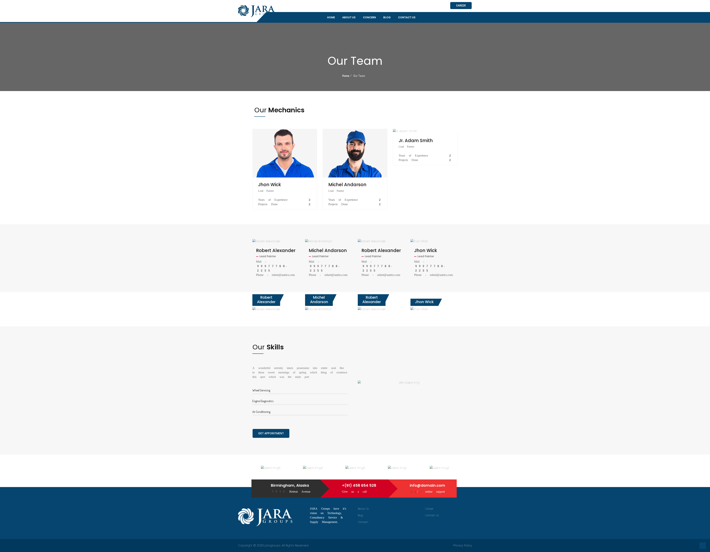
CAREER (461, 5)
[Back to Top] (702, 545)
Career (429, 509)
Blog (387, 17)
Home (331, 17)
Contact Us (406, 17)
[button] (407, 402)
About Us (349, 17)
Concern (369, 17)
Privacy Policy (462, 545)
